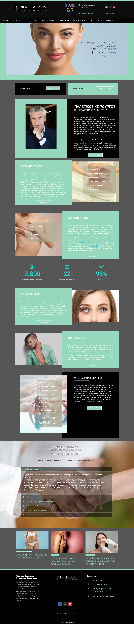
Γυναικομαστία (54, 554)
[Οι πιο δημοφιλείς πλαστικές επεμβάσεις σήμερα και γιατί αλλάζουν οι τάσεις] (102, 542)
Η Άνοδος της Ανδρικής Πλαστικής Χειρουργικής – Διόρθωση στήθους (64, 561)
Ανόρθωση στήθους (85, 242)
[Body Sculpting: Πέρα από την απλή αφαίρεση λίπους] (32, 540)
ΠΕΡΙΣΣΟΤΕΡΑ (95, 155)
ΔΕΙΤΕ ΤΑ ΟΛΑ (53, 88)
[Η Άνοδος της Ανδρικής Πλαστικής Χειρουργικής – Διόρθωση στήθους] (67, 542)
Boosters (42, 382)
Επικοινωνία (108, 21)
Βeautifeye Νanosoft (47, 394)
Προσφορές (91, 21)
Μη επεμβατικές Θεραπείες (44, 21)
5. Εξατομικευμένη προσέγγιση (37, 510)
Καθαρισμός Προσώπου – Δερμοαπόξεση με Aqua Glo (48, 412)
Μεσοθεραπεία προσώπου (48, 390)
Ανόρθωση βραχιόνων (95, 185)
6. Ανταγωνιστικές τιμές (35, 515)
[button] (66, 469)
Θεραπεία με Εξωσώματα (48, 398)
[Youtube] (114, 7)
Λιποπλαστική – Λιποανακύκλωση (99, 181)
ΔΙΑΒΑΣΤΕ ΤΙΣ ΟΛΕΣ (105, 88)
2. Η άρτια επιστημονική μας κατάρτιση (40, 497)
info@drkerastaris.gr (100, 584)
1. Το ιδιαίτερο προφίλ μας (32, 469)
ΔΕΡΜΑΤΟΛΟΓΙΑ (64, 21)
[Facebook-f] (106, 7)
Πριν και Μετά (79, 21)
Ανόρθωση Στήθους (37, 238)
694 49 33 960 (87, 13)
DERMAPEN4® (43, 402)
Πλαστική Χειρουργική (21, 21)
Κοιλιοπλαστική (92, 177)
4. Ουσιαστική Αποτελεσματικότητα (39, 506)
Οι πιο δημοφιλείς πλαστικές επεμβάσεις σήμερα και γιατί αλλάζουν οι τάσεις (100, 561)
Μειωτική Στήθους (36, 230)
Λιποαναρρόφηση (93, 169)
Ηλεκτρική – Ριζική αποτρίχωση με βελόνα (47, 423)
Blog (100, 21)
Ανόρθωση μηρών (93, 189)
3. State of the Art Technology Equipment (40, 501)
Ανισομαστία (34, 234)
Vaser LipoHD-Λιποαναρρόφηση (24, 551)
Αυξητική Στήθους (36, 226)
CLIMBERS (75, 613)
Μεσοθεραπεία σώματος (48, 386)
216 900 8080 (110, 13)
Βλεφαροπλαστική (90, 554)
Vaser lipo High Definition (97, 173)
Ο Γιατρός (5, 21)
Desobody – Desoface (47, 418)
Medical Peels (44, 406)
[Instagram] (110, 7)
